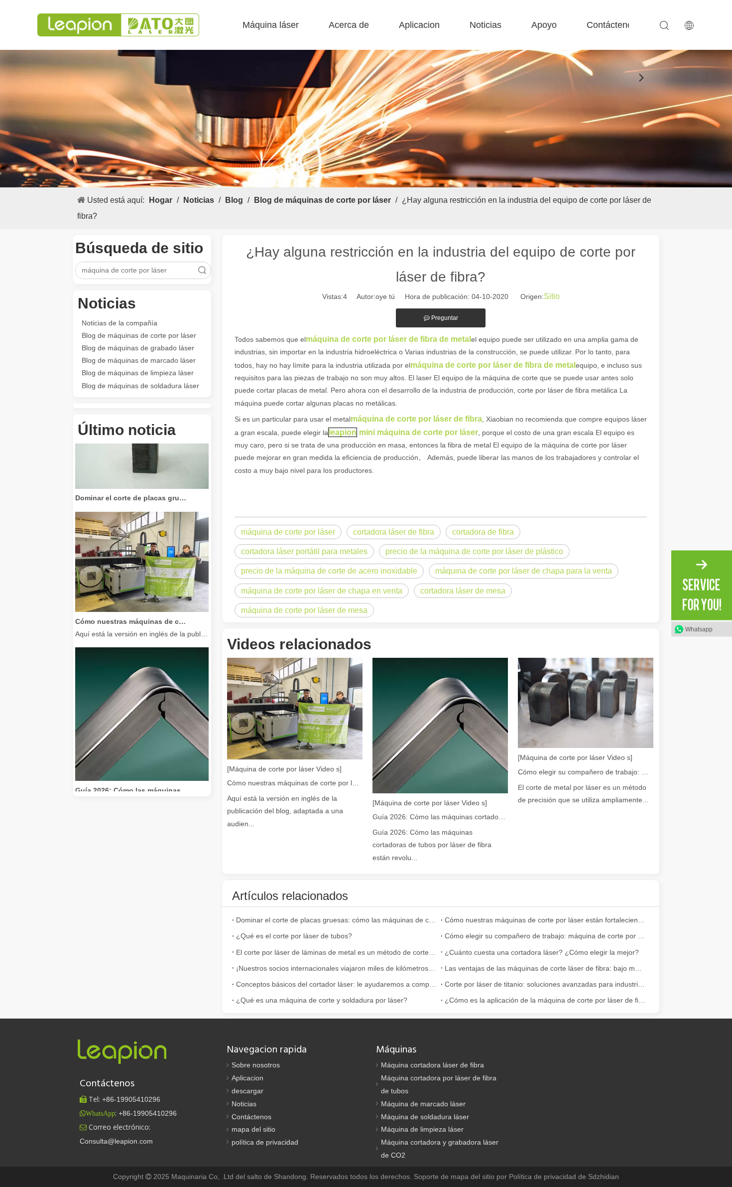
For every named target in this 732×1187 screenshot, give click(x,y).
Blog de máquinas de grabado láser (138, 348)
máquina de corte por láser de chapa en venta (321, 591)
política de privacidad (265, 1142)
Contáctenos (612, 25)
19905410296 (131, 1099)
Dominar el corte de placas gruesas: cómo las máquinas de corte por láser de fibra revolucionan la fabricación (131, 487)
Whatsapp (699, 629)
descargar (247, 1091)
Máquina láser (271, 25)
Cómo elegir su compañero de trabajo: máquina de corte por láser (585, 772)
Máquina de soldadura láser (425, 1117)
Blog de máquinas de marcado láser (139, 360)
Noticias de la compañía (119, 323)
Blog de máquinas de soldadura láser (140, 386)
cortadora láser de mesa (462, 591)
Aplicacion (419, 25)
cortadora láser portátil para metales (304, 551)
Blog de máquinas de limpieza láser (138, 373)
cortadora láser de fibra (393, 532)
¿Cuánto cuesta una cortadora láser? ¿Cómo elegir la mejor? (542, 952)
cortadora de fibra (483, 532)
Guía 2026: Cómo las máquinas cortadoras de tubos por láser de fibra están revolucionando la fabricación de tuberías (131, 779)
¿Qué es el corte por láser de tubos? (294, 936)
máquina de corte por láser (288, 532)
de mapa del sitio (468, 1177)
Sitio (552, 296)
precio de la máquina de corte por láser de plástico (474, 551)
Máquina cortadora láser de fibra (432, 1065)
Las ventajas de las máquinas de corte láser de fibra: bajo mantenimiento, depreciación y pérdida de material (545, 968)
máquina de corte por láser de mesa (304, 610)
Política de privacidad (543, 1177)
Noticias (485, 25)
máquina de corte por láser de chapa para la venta (523, 571)
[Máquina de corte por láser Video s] (284, 769)
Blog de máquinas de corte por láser (139, 335)
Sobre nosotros (256, 1065)
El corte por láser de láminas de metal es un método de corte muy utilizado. (336, 952)
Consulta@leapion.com (116, 1141)
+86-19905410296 (148, 1113)
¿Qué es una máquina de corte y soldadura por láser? (321, 1000)
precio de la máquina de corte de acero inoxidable (329, 571)
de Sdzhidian (598, 1177)
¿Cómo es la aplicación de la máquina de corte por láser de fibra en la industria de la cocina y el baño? (545, 1000)
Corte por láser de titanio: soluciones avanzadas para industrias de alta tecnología (545, 984)
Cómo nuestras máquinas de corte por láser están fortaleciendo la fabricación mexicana (131, 610)
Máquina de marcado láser (423, 1104)
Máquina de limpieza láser (422, 1129)
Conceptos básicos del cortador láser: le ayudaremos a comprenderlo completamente (336, 984)
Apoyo (544, 25)
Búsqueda (202, 270)
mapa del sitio (253, 1129)
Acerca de (349, 25)
